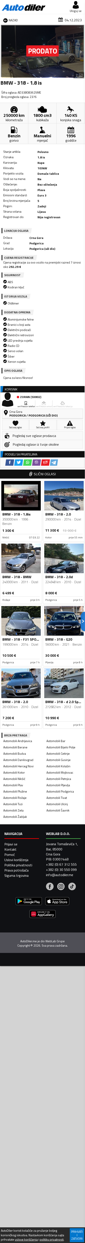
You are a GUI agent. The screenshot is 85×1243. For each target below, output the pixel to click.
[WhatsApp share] (27, 462)
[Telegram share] (54, 462)
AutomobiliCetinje (58, 753)
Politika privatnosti (18, 865)
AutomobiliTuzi (13, 804)
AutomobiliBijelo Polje (60, 747)
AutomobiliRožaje (15, 797)
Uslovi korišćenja (16, 859)
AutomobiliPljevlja (58, 785)
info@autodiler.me (59, 874)
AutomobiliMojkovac (59, 772)
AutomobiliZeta (13, 810)
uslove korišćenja (26, 1239)
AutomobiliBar (55, 741)
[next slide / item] (81, 51)
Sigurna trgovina (16, 875)
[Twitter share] (18, 462)
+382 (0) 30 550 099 (61, 869)
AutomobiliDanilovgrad (18, 760)
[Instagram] (61, 887)
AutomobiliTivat (56, 797)
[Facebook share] (9, 462)
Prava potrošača (16, 870)
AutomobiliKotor (14, 772)
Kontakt (10, 849)
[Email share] (45, 462)
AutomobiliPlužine (15, 791)
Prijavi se (10, 844)
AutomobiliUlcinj (57, 804)
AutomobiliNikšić (14, 778)
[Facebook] (50, 887)
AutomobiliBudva (14, 753)
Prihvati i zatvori (77, 1235)
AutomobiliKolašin (58, 766)
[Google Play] (29, 902)
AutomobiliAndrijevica (17, 741)
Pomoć (9, 854)
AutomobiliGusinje (58, 760)
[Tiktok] (72, 887)
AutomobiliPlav (13, 785)
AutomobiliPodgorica (60, 791)
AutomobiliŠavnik (58, 810)
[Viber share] (36, 462)
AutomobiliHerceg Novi (18, 766)
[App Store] (57, 902)
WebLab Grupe (55, 941)
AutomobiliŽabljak (15, 816)
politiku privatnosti (52, 1239)
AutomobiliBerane (15, 747)
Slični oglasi (45, 474)
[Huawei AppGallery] (42, 914)
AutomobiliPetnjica (58, 778)
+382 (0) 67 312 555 (61, 864)
